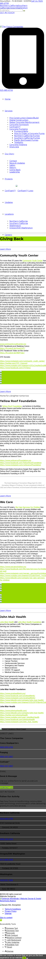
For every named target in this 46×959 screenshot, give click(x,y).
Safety (12, 165)
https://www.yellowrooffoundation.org (15, 460)
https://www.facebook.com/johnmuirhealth (17, 719)
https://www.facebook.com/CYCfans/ (15, 368)
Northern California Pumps (27, 136)
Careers (8, 235)
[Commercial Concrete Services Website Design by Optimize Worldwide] (23, 901)
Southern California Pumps (27, 138)
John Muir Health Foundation (29, 622)
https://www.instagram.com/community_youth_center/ (22, 361)
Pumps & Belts (21, 131)
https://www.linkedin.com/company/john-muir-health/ (22, 700)
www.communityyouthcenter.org (13, 344)
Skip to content (6, 918)
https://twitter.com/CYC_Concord (13, 363)
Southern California (18, 223)
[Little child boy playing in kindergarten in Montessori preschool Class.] (23, 593)
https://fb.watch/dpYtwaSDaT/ (12, 348)
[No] (27, 958)
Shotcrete (14, 147)
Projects (9, 179)
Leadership (14, 172)
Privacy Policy (11, 911)
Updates (9, 202)
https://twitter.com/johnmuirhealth (14, 715)
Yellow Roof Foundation (12, 406)
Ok (24, 958)
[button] (1, 920)
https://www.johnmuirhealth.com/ (13, 710)
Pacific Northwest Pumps (26, 140)
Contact (13, 161)
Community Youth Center (33, 260)
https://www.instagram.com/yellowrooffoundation (20, 465)
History (12, 167)
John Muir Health (7, 622)
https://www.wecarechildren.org (13, 567)
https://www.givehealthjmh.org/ (13, 693)
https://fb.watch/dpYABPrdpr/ (12, 353)
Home (7, 99)
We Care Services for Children (27, 507)
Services (8, 111)
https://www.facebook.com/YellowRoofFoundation (21, 463)
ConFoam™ (14, 127)
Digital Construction (18, 120)
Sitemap (8, 913)
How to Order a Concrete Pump (29, 133)
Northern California (18, 221)
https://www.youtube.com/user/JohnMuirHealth (19, 717)
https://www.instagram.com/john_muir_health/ (19, 722)
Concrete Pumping (18, 129)
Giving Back (15, 170)
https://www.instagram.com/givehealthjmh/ (18, 698)
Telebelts (18, 142)
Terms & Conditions (13, 909)
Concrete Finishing (18, 145)
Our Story (9, 154)
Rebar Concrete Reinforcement (24, 122)
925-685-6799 (6, 90)
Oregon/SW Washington (21, 228)
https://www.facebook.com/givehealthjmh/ (17, 696)
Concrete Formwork (19, 124)
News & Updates (17, 163)
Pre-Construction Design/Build (24, 118)
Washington (15, 226)
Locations (9, 214)
